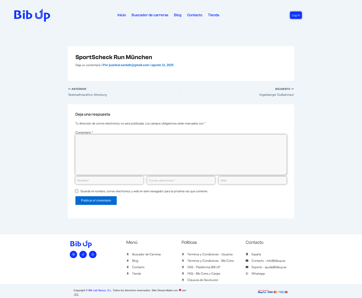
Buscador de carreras (150, 15)
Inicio (121, 15)
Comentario (84, 132)
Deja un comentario (88, 65)
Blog (177, 15)
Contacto (194, 15)
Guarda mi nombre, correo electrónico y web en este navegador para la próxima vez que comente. (144, 191)
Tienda (213, 15)
